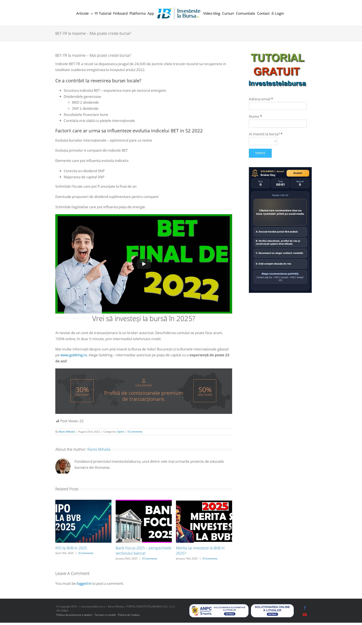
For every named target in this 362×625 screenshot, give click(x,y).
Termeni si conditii (105, 615)
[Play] (144, 264)
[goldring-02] (143, 370)
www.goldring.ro (73, 355)
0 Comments (135, 431)
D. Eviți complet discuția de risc (273, 263)
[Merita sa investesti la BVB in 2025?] (204, 502)
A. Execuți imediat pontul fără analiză (276, 231)
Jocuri (280, 171)
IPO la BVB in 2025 (71, 547)
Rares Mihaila (67, 431)
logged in (84, 583)
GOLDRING (267, 171)
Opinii (120, 431)
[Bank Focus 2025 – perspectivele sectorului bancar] (144, 502)
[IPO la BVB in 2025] (83, 502)
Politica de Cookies (129, 615)
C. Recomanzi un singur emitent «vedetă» (279, 253)
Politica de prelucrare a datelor (74, 615)
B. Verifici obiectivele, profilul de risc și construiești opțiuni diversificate (278, 242)
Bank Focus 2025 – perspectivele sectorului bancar (143, 550)
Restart (297, 173)
